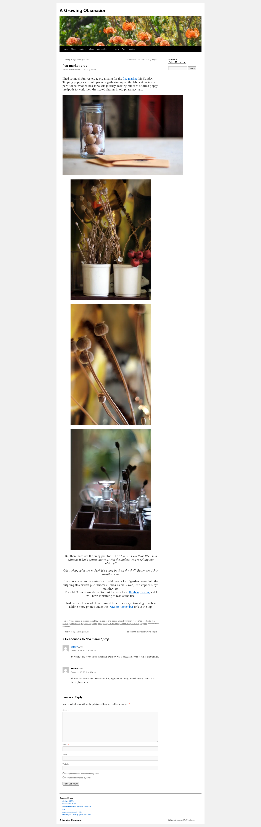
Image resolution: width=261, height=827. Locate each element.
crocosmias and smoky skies (72, 812)
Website (66, 764)
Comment (67, 710)
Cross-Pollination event (127, 620)
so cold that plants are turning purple (143, 59)
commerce (87, 620)
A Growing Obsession (83, 10)
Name (66, 744)
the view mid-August (69, 803)
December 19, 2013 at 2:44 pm (83, 650)
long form (115, 49)
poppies (143, 623)
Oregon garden (128, 49)
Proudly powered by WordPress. (183, 820)
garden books (74, 623)
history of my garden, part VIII (76, 59)
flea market (130, 78)
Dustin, (145, 592)
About (73, 49)
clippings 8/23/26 (68, 801)
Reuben (134, 592)
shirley (74, 646)
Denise (93, 69)
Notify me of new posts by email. (78, 777)
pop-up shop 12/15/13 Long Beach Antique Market (118, 623)
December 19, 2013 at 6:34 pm (83, 672)
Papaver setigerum (89, 623)
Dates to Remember (120, 606)
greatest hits (102, 49)
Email (65, 754)
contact (82, 49)
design (105, 620)
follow (91, 49)
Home (65, 49)
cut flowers (96, 620)
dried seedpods (144, 620)
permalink (67, 626)
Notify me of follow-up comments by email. (82, 773)
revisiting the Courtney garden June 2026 (76, 814)
